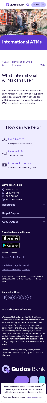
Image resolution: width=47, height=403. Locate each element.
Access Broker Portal (13, 257)
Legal (16, 265)
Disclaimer (7, 265)
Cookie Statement (11, 269)
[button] (3, 4)
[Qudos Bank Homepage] (15, 4)
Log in (36, 5)
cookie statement (33, 397)
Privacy (24, 265)
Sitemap (26, 269)
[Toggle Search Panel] (27, 4)
